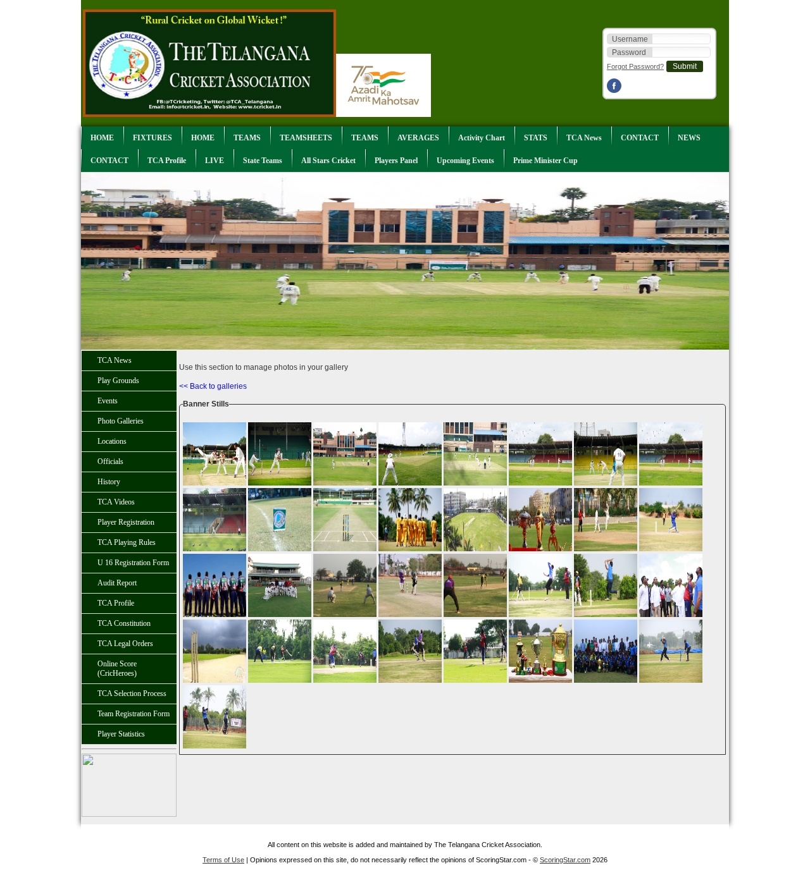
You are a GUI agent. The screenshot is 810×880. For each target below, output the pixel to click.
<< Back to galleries (213, 386)
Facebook (616, 85)
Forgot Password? (635, 66)
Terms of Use (223, 860)
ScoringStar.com (565, 860)
